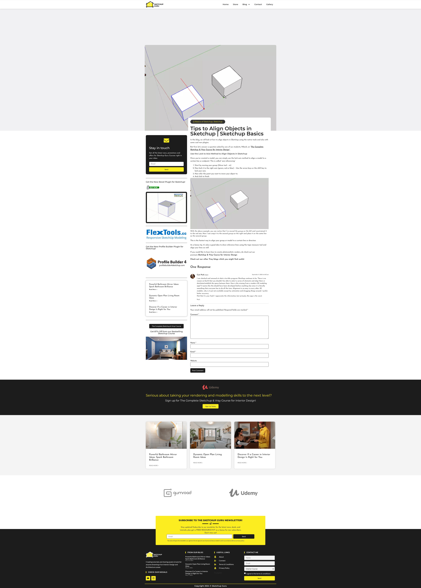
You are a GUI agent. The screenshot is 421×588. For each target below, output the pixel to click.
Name (193, 343)
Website (193, 361)
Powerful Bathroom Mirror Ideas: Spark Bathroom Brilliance (163, 457)
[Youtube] (148, 578)
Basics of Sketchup (204, 122)
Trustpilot (218, 573)
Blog (245, 4)
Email (193, 352)
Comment (194, 314)
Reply (198, 299)
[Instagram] (153, 578)
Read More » (153, 289)
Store (235, 4)
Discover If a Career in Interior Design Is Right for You (196, 572)
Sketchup (218, 122)
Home (226, 4)
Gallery (269, 4)
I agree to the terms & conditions (258, 574)
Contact (258, 4)
